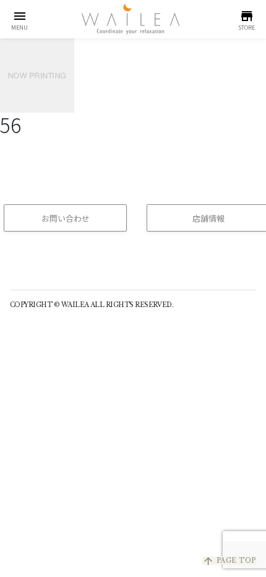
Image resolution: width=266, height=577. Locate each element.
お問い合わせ (65, 218)
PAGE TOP (229, 561)
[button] (19, 19)
